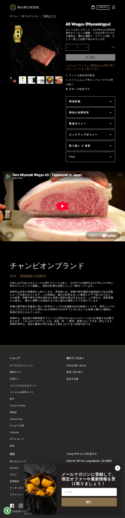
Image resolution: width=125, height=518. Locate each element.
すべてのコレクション (21, 365)
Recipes (14, 468)
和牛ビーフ (50, 16)
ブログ (13, 475)
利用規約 (14, 481)
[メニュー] (113, 7)
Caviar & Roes (18, 406)
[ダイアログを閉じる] (117, 468)
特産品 (13, 412)
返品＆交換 (72, 379)
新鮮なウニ (16, 372)
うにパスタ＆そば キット (23, 386)
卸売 (12, 446)
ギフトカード (17, 439)
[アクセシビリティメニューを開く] (7, 511)
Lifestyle (14, 432)
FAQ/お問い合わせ (76, 365)
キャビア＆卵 (17, 426)
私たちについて (18, 461)
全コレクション (30, 16)
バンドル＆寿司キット (21, 392)
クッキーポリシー (19, 488)
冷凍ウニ (14, 379)
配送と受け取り (75, 372)
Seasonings (16, 419)
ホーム (13, 16)
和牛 (12, 399)
